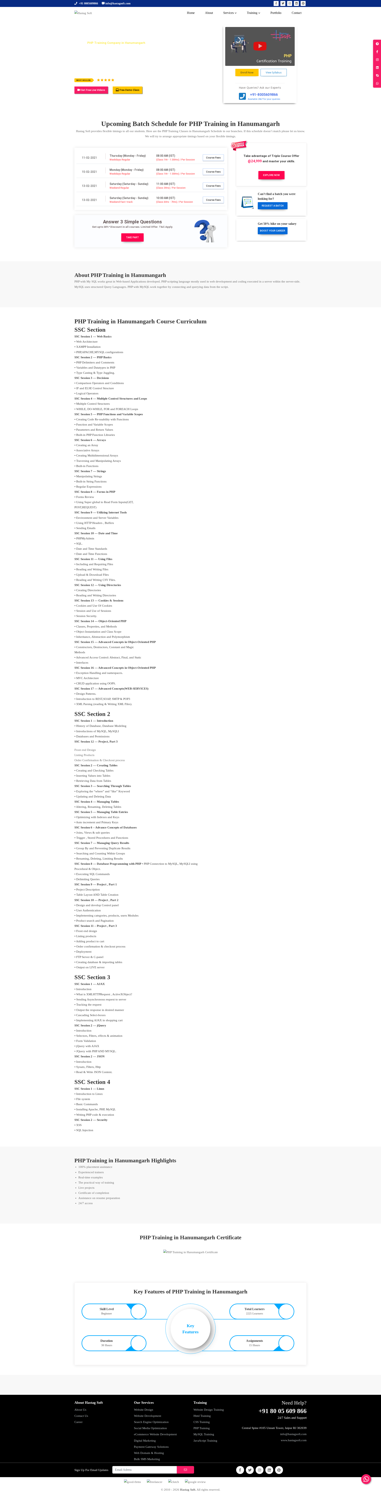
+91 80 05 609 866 (283, 1410)
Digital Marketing (145, 1440)
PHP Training (201, 1428)
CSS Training (201, 1422)
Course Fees (213, 157)
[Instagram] (289, 3)
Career (78, 1422)
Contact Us (81, 1415)
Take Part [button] (132, 237)
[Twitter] (282, 3)
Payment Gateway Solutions (151, 1446)
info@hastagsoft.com (293, 1434)
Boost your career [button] (272, 230)
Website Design (143, 1409)
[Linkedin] (296, 3)
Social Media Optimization (150, 1428)
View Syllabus (274, 72)
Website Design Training (208, 1409)
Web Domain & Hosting (149, 1453)
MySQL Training (203, 1434)
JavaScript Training (205, 1440)
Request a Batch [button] (273, 205)
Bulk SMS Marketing (147, 1459)
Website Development (147, 1415)
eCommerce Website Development (155, 1434)
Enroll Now (247, 72)
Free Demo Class (129, 89)
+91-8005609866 (264, 94)
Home (78, 43)
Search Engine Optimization (151, 1422)
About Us (80, 1409)
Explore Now (271, 175)
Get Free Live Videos (92, 89)
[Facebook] (276, 3)
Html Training (202, 1415)
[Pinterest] (303, 3)
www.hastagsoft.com (294, 1440)
